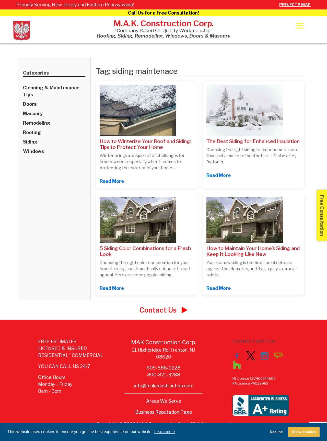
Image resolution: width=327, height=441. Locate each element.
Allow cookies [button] (304, 432)
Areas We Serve (163, 401)
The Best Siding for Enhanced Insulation (253, 141)
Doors (30, 104)
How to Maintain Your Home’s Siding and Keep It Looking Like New (253, 251)
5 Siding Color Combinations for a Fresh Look (145, 251)
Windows (33, 151)
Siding (30, 142)
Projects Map (295, 4)
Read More (112, 181)
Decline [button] (276, 432)
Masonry (33, 113)
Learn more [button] (164, 432)
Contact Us (158, 310)
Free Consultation (322, 215)
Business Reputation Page (163, 412)
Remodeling (36, 123)
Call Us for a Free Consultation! (163, 13)
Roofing (32, 132)
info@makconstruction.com (163, 385)
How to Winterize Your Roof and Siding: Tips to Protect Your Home (145, 144)
